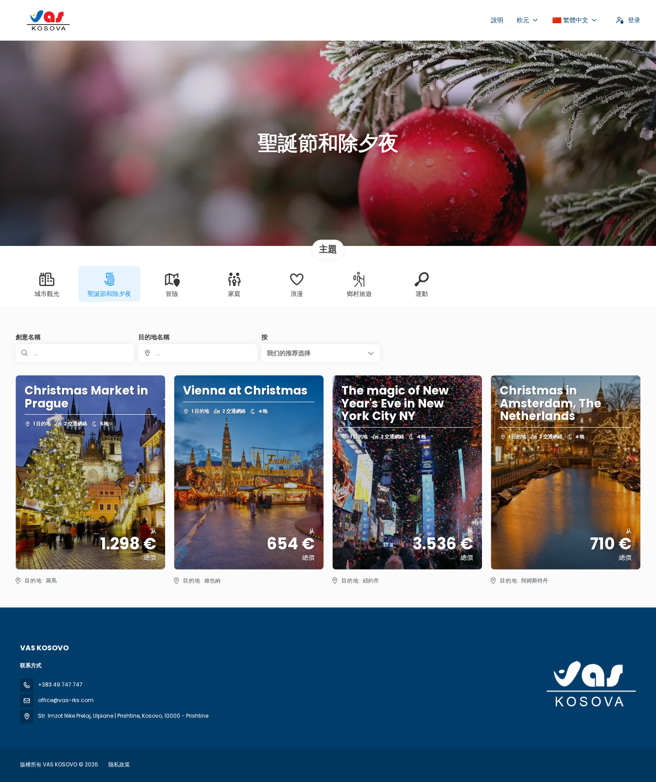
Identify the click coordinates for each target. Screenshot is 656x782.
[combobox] (197, 353)
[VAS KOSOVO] (590, 683)
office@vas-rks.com (66, 700)
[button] (321, 353)
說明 (497, 20)
